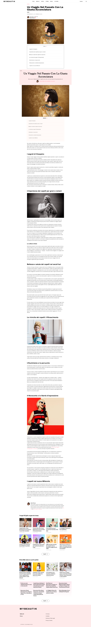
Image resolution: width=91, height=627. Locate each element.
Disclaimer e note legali (50, 618)
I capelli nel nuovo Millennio (34, 65)
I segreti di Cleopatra (33, 49)
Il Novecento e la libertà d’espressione (36, 62)
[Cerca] (86, 1)
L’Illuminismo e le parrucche (34, 60)
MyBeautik (22, 614)
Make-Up (37, 1)
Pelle (33, 1)
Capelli (42, 1)
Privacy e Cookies (49, 620)
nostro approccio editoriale (37, 509)
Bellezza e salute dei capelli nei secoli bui (37, 54)
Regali (51, 1)
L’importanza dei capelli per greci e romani (37, 51)
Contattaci (47, 616)
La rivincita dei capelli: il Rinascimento (36, 57)
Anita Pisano (32, 17)
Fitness (47, 1)
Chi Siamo (56, 1)
